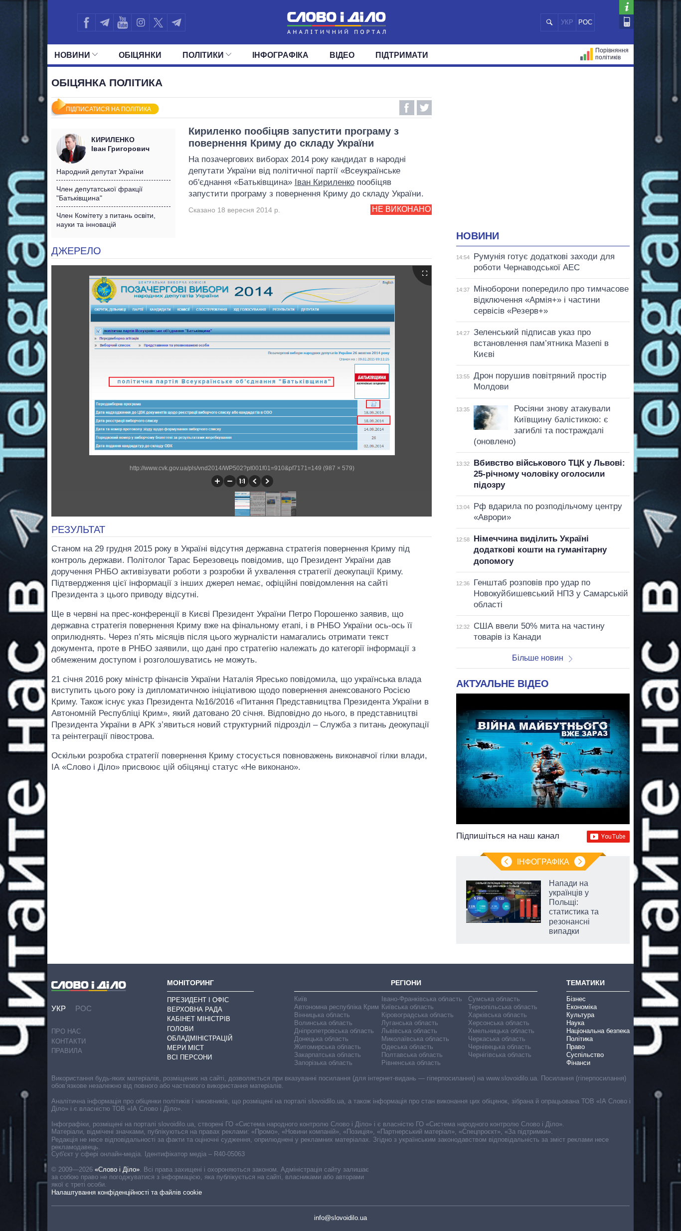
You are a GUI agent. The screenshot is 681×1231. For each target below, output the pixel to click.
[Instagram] (140, 22)
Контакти (68, 1041)
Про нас (66, 1031)
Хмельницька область (501, 1031)
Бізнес (576, 999)
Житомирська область (327, 1047)
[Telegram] (104, 22)
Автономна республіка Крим (336, 1007)
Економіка (581, 1007)
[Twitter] (158, 22)
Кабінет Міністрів (198, 1019)
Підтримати (401, 55)
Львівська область (409, 1031)
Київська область (407, 1007)
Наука (575, 1023)
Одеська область (407, 1047)
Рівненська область (411, 1062)
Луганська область (409, 1023)
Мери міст (185, 1048)
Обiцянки (140, 55)
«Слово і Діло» (117, 1169)
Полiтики (203, 55)
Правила (66, 1051)
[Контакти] (626, 21)
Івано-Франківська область (421, 999)
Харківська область (497, 1015)
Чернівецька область (499, 1047)
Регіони (406, 983)
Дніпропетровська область (334, 1031)
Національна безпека (598, 1031)
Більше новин (537, 658)
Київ (300, 999)
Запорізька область (323, 1062)
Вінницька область (322, 1015)
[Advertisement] (543, 154)
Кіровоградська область (417, 1015)
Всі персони (189, 1057)
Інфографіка (280, 55)
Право (575, 1047)
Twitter (424, 107)
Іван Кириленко (324, 182)
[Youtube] (122, 22)
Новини (72, 55)
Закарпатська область (327, 1054)
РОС (585, 22)
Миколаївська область (415, 1039)
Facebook (406, 107)
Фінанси (578, 1062)
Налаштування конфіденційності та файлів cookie (126, 1192)
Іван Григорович (120, 144)
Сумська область (494, 999)
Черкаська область (496, 1039)
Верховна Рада (194, 1009)
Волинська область (323, 1023)
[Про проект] (626, 7)
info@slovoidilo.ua (340, 1218)
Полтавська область (412, 1054)
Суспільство (585, 1054)
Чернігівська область (499, 1054)
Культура (580, 1015)
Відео (342, 55)
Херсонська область (498, 1023)
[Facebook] (86, 22)
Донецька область (321, 1039)
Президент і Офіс (198, 1000)
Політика (579, 1039)
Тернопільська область (502, 1007)
